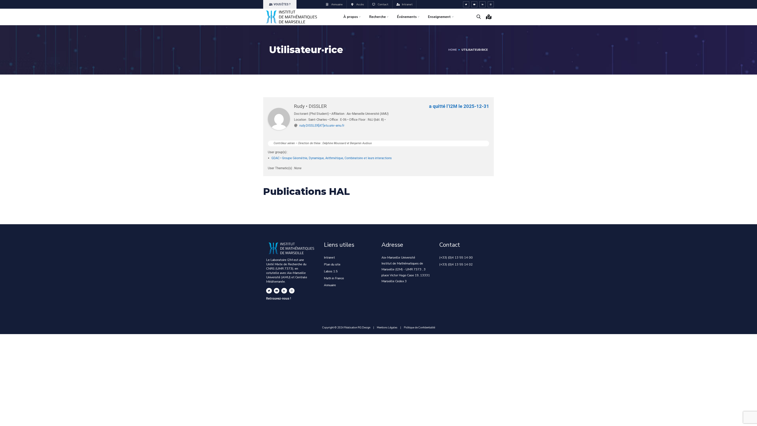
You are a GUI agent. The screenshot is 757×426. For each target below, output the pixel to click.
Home (452, 50)
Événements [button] (407, 17)
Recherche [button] (377, 17)
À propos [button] (350, 17)
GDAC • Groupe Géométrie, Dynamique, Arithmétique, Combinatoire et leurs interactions (331, 158)
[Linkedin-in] (482, 4)
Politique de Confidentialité (419, 327)
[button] (279, 4)
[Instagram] (491, 4)
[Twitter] (466, 4)
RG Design (365, 327)
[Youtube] (474, 4)
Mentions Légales (387, 327)
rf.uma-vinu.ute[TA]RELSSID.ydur (321, 125)
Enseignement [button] (439, 17)
